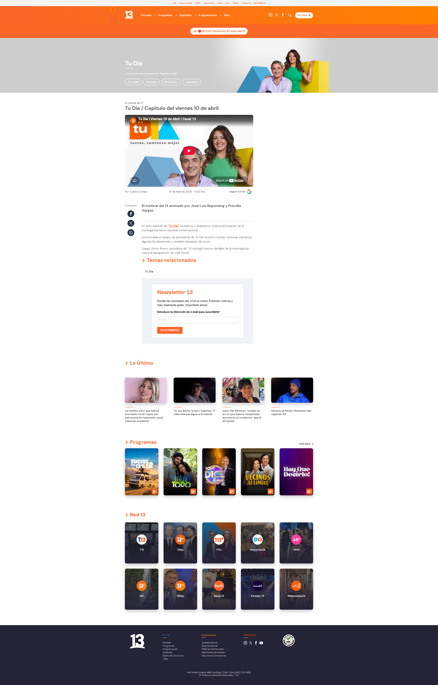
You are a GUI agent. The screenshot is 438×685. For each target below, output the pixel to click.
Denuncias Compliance (214, 655)
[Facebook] (283, 15)
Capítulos (185, 15)
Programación (207, 15)
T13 (174, 3)
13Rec (236, 3)
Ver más (305, 444)
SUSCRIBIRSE (169, 330)
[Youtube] (261, 643)
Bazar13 (246, 3)
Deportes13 (186, 3)
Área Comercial (209, 645)
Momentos (171, 82)
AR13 (197, 3)
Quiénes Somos (210, 642)
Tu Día (149, 271)
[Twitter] (276, 15)
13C (227, 3)
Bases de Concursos (173, 655)
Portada (146, 15)
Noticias (151, 82)
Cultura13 (209, 3)
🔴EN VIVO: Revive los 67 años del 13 (221, 31)
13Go (219, 3)
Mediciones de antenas (213, 652)
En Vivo (302, 15)
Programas (165, 15)
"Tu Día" (173, 226)
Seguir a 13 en (237, 191)
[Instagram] (270, 15)
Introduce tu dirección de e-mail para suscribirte (188, 311)
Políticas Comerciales (213, 649)
